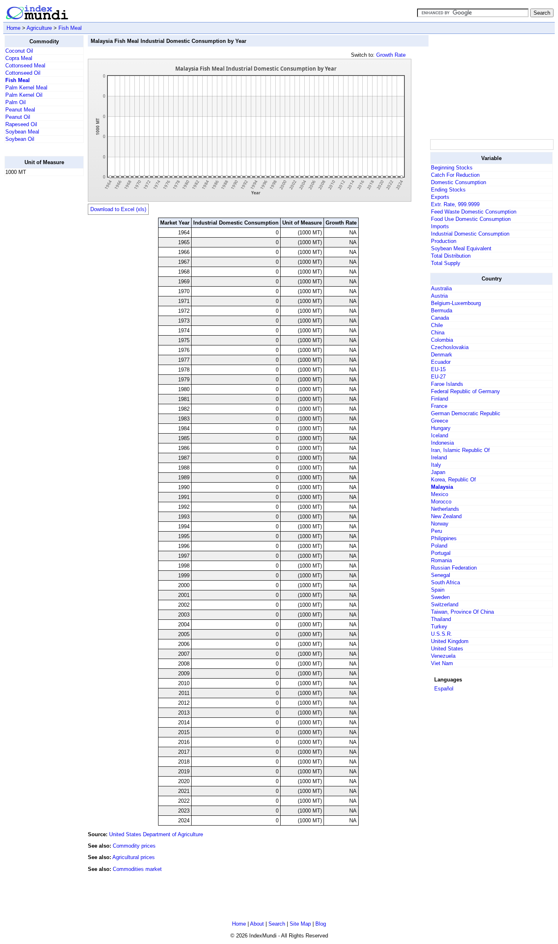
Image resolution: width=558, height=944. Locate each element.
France (439, 406)
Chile (437, 325)
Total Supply (445, 263)
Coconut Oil (19, 51)
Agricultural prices (133, 857)
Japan (438, 472)
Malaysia (442, 487)
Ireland (439, 457)
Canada (440, 318)
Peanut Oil (17, 117)
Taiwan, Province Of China (462, 612)
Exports (440, 197)
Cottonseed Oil (22, 73)
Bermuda (441, 310)
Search (276, 924)
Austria (439, 296)
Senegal (440, 575)
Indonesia (442, 443)
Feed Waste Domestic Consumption (473, 212)
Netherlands (445, 509)
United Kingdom (450, 641)
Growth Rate (391, 55)
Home (13, 28)
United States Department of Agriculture (156, 834)
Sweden (440, 597)
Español (443, 689)
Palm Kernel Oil (23, 95)
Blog (320, 924)
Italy (436, 465)
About (257, 924)
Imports (440, 226)
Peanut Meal (20, 110)
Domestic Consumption (458, 182)
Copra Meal (18, 58)
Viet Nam (442, 663)
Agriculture (39, 28)
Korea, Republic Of (453, 479)
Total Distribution (451, 256)
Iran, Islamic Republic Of (460, 450)
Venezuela (443, 656)
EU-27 (438, 377)
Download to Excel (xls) (118, 209)
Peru (436, 531)
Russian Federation (454, 568)
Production (443, 241)
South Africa (445, 582)
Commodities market (137, 869)
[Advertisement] (37, 305)
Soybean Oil (19, 139)
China (437, 333)
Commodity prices (134, 846)
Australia (441, 288)
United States (447, 649)
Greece (439, 421)
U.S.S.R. (441, 634)
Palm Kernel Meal (26, 88)
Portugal (441, 553)
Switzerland (444, 604)
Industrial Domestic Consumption (470, 234)
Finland (439, 399)
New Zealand (446, 516)
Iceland (439, 435)
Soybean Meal (22, 132)
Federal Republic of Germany (465, 391)
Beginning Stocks (452, 168)
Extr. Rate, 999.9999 (455, 204)
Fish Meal (70, 28)
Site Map (300, 924)
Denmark (441, 355)
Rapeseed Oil (21, 124)
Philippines (444, 538)
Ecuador (441, 362)
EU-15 (438, 369)
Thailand (441, 619)
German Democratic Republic (465, 413)
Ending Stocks (448, 190)
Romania (441, 560)
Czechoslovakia (450, 347)
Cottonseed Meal (25, 65)
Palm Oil (15, 102)
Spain (437, 590)
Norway (440, 524)
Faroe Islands (447, 384)
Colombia (442, 340)
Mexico (439, 494)
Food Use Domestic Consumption (471, 219)
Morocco (441, 502)
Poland (439, 546)
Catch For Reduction (455, 175)
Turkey (439, 626)
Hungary (441, 428)
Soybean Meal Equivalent (461, 248)
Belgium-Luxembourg (456, 303)
